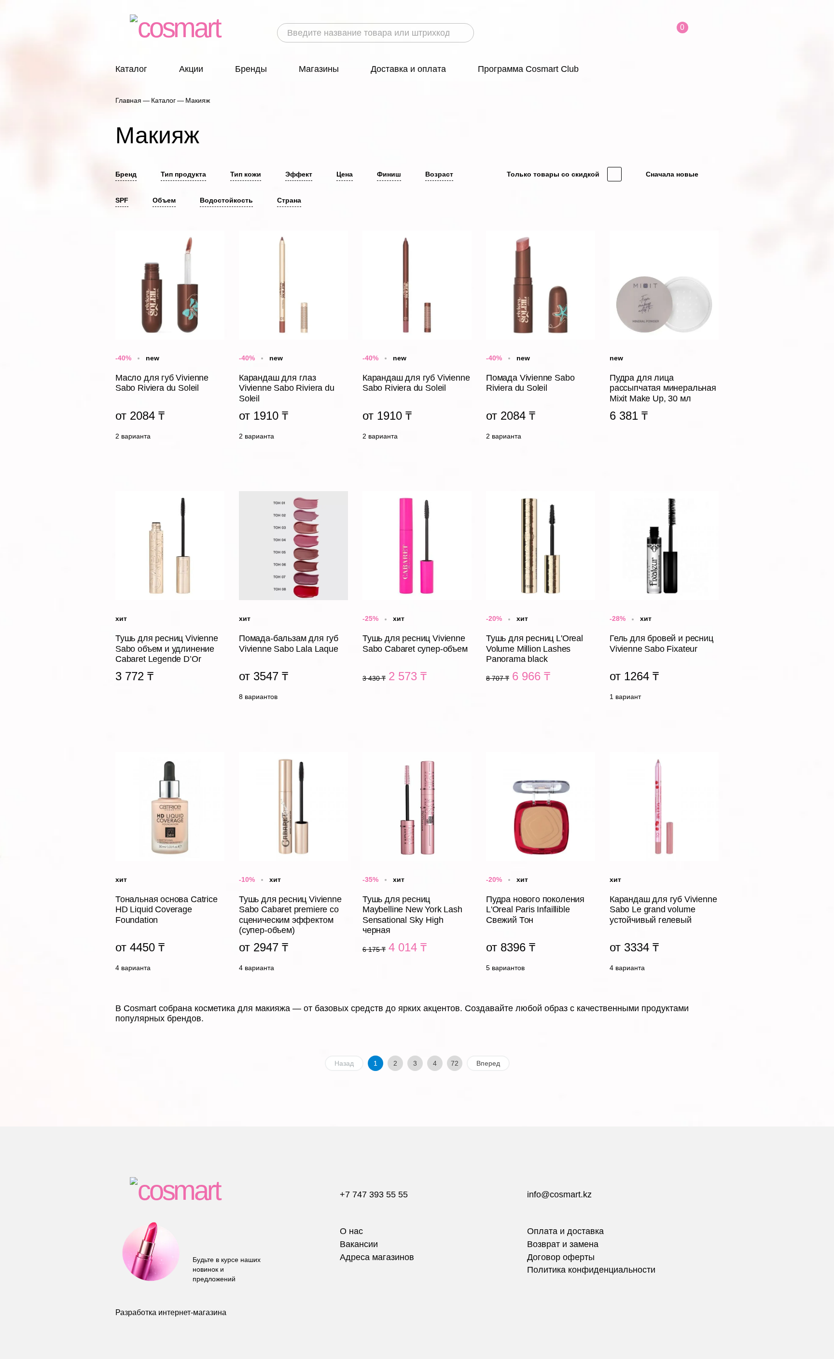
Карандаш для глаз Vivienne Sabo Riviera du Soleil (293, 338)
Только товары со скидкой (553, 174)
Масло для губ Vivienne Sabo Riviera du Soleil (169, 338)
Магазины (319, 69)
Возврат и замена (562, 1244)
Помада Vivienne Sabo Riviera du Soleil (540, 338)
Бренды (251, 69)
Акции (191, 69)
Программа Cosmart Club (528, 69)
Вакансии (359, 1244)
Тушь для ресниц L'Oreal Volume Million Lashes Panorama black (540, 598)
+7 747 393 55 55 (374, 1194)
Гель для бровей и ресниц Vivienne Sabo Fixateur (664, 598)
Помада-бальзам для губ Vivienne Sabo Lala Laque (293, 598)
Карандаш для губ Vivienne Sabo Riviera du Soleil (417, 338)
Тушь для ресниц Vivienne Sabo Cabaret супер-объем (417, 598)
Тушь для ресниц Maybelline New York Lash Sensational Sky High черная (417, 864)
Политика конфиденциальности (591, 1270)
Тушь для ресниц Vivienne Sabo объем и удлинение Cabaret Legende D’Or (169, 598)
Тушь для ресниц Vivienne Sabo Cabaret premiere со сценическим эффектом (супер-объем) (293, 864)
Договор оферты (561, 1257)
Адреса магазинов (377, 1257)
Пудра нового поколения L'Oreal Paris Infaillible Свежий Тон (540, 864)
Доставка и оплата (408, 69)
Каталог (131, 69)
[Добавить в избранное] (216, 236)
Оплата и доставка (565, 1231)
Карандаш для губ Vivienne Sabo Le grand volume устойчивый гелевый (664, 864)
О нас (351, 1231)
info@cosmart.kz (559, 1194)
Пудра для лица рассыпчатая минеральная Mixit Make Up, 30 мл (664, 338)
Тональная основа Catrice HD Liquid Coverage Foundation (169, 864)
